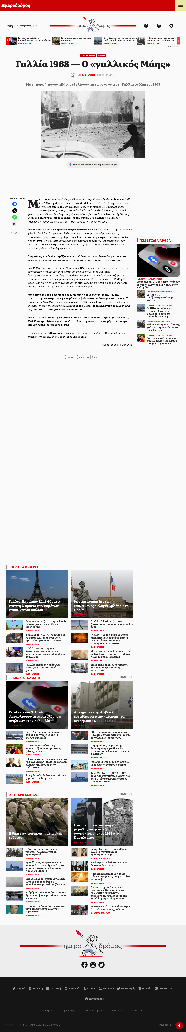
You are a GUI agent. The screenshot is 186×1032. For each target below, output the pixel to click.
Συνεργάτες (96, 998)
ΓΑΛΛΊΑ (70, 357)
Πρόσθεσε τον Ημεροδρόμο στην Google (95, 164)
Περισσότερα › (173, 46)
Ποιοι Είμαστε (47, 1010)
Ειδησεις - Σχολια (24, 677)
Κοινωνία (108, 988)
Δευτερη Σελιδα (88, 56)
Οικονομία (73, 988)
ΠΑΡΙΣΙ (97, 357)
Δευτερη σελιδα (23, 794)
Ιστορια (101, 56)
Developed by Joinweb (169, 1024)
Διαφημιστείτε (138, 1010)
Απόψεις (37, 988)
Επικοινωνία (117, 1010)
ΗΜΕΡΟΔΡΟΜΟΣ (88, 75)
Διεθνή (91, 988)
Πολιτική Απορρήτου (93, 1010)
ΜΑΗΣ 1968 (84, 357)
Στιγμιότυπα (166, 988)
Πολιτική (55, 988)
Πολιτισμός (127, 988)
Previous (6, 41)
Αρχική (20, 988)
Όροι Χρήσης (68, 1010)
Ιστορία (146, 988)
